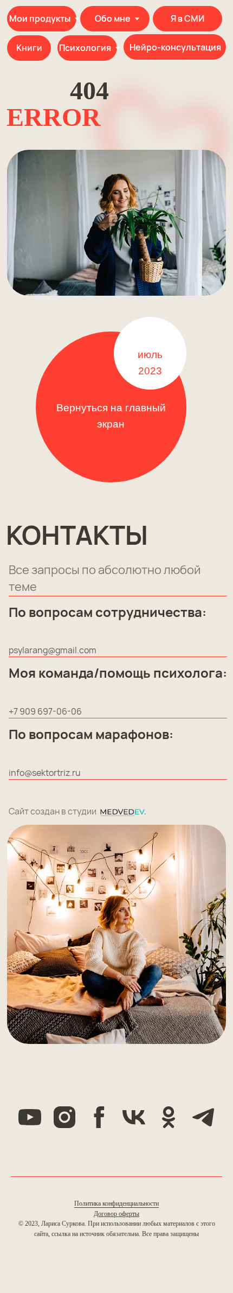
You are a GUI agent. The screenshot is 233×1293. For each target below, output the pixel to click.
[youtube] (29, 1117)
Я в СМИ (187, 18)
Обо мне (113, 18)
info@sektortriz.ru (45, 773)
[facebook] (99, 1117)
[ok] (168, 1117)
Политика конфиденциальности (116, 1203)
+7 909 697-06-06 (45, 711)
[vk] (133, 1117)
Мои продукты (39, 18)
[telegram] (203, 1117)
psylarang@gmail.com (52, 650)
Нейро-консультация (175, 47)
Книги (29, 48)
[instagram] (64, 1117)
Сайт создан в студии (52, 811)
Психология (85, 48)
